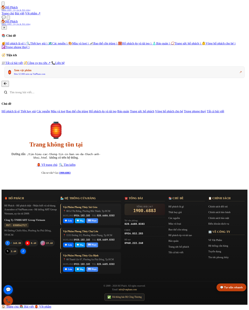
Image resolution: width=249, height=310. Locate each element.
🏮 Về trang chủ (47, 164)
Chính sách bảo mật (218, 218)
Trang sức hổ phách (186, 43)
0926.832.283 (133, 233)
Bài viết (19, 13)
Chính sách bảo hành (219, 212)
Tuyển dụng (214, 251)
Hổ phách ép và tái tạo (135, 43)
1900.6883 (65, 172)
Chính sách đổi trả (218, 206)
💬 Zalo (68, 220)
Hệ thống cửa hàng (218, 245)
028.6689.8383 (106, 239)
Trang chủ (8, 13)
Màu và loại (78, 43)
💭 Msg (80, 220)
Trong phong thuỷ (16, 47)
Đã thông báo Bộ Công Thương (124, 297)
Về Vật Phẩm (215, 240)
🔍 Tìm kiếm (67, 164)
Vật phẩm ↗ (32, 13)
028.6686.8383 (106, 215)
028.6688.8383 (134, 224)
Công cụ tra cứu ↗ (37, 63)
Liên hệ (58, 63)
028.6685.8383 (106, 264)
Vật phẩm (42, 306)
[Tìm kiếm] (8, 18)
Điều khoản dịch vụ (218, 223)
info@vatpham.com (128, 289)
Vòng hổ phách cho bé (219, 43)
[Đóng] (5, 84)
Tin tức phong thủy (218, 257)
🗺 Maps (92, 220)
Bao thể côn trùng (103, 43)
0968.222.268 (133, 243)
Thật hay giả (36, 43)
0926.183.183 (82, 215)
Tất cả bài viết (12, 63)
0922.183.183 (82, 264)
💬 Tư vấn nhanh (231, 287)
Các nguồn (58, 43)
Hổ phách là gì (13, 43)
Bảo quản (161, 43)
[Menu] (3, 4)
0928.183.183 (82, 239)
